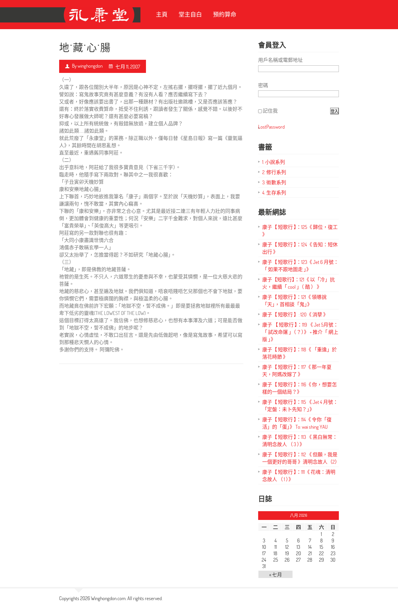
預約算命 (224, 14)
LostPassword (271, 126)
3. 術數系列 (274, 182)
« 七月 (275, 575)
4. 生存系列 (274, 193)
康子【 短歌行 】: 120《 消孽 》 (295, 314)
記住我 (270, 111)
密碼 (263, 85)
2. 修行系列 (274, 172)
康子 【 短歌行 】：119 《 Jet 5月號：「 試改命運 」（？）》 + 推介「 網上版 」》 (300, 332)
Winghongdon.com (108, 598)
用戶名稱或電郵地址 (280, 60)
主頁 (162, 14)
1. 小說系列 (273, 162)
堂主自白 (190, 14)
